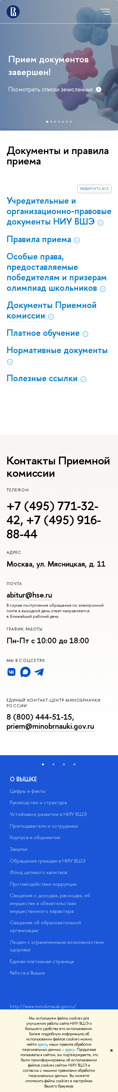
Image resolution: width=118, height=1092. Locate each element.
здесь (42, 1044)
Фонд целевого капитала (38, 872)
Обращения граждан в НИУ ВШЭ (48, 860)
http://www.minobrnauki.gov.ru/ (43, 1006)
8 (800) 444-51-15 (39, 717)
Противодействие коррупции (43, 884)
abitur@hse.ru (29, 595)
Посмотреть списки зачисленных (50, 89)
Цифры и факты (27, 791)
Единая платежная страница (42, 961)
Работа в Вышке (27, 972)
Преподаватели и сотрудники (44, 825)
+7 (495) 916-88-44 (54, 527)
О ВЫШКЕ (23, 779)
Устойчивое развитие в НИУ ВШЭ (48, 814)
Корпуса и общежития (35, 837)
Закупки (19, 849)
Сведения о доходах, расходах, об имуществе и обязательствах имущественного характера (50, 903)
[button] (43, 764)
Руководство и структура (38, 802)
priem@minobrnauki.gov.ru (50, 726)
